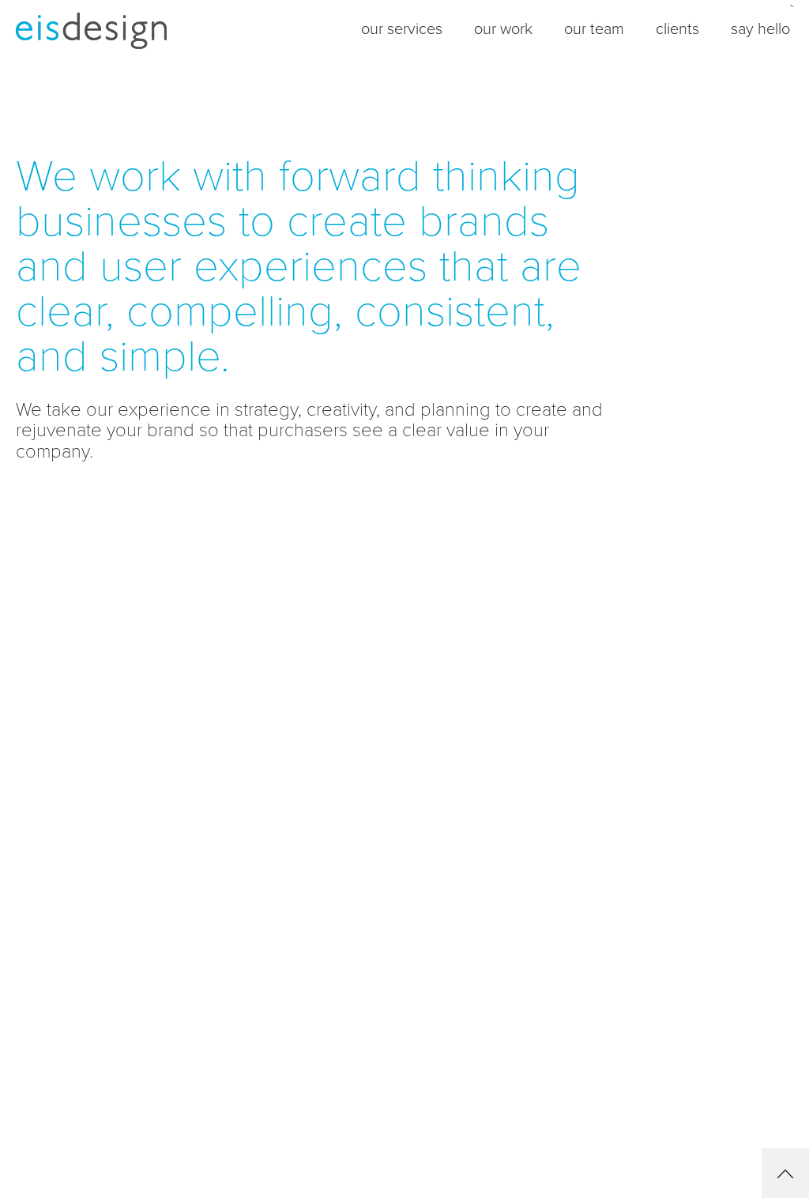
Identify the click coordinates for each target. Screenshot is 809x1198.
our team (594, 29)
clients (677, 29)
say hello (760, 29)
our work (503, 29)
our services (401, 29)
